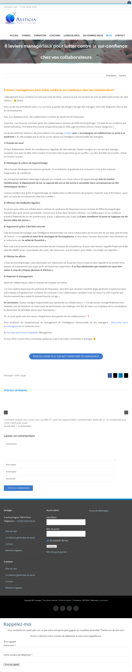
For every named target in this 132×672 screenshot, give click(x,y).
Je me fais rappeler (12, 665)
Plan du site (11, 531)
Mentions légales (13, 550)
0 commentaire (24, 426)
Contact (9, 544)
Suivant (122, 75)
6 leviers (68, 133)
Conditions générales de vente (20, 537)
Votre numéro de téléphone (18, 654)
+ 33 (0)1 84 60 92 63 (25, 521)
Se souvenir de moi (58, 540)
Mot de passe (53, 529)
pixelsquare (104, 600)
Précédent (111, 75)
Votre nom (10, 645)
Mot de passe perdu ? (57, 552)
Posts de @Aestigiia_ (99, 510)
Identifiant (51, 517)
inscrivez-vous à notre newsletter (22, 332)
